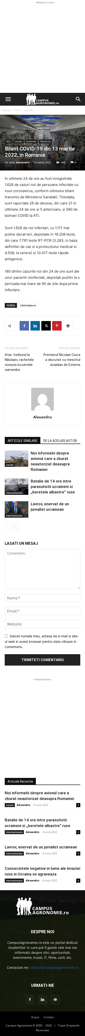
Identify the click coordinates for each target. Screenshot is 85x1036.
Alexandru (23, 162)
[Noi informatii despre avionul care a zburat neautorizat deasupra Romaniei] (16, 458)
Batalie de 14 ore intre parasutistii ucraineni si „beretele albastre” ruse (53, 486)
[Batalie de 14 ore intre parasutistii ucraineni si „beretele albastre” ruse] (16, 486)
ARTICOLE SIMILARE (23, 441)
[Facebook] (24, 326)
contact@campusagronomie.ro (54, 967)
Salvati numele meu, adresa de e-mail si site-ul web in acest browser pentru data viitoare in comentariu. (42, 641)
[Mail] (55, 999)
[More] (68, 326)
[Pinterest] (57, 326)
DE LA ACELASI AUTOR (60, 441)
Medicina (45, 141)
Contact (49, 1017)
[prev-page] (8, 527)
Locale (29, 110)
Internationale (14, 492)
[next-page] (15, 527)
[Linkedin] (35, 326)
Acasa (6, 110)
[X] (46, 326)
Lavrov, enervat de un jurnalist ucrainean (41, 847)
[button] (8, 99)
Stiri (17, 110)
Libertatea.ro (28, 305)
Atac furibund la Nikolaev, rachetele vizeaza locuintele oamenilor (19, 362)
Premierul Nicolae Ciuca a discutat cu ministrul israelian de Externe (61, 360)
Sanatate (31, 141)
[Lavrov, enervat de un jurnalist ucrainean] (16, 509)
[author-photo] (42, 410)
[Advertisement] (42, 47)
